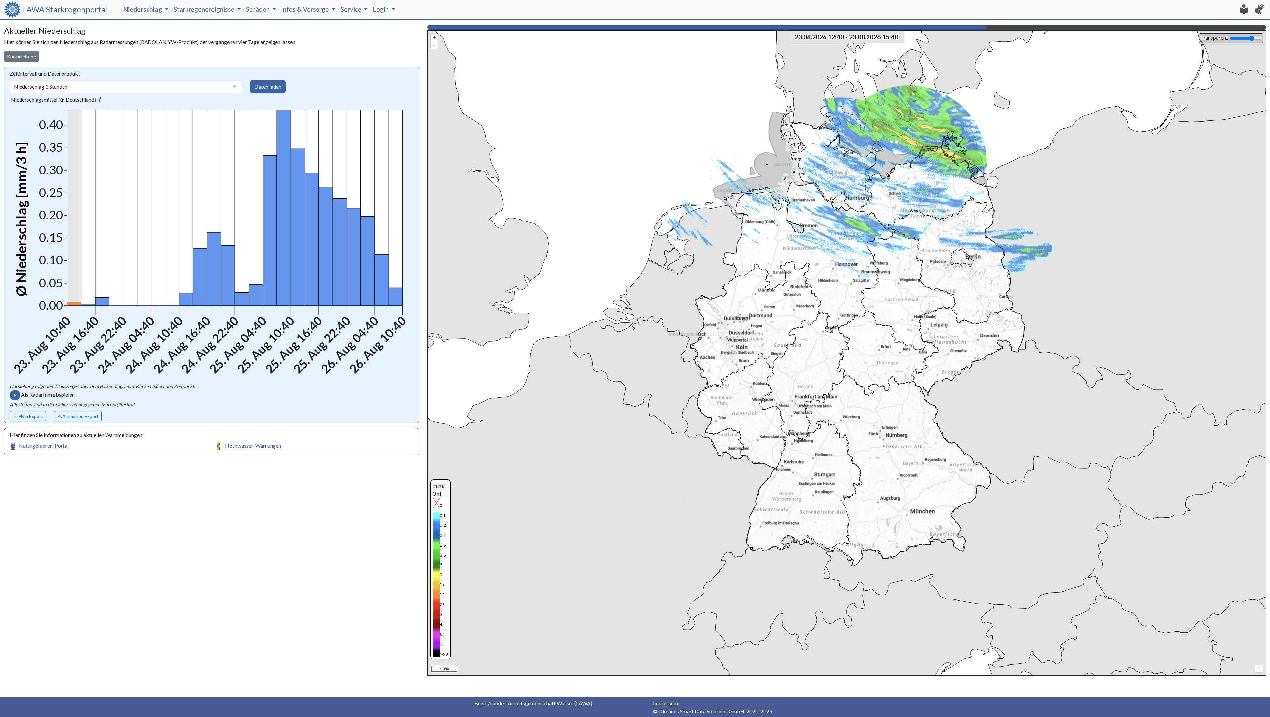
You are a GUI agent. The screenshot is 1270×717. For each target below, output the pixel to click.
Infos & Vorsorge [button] (305, 9)
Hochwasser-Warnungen (252, 445)
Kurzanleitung (21, 56)
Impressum (665, 703)
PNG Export (30, 416)
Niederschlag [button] (143, 9)
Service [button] (352, 9)
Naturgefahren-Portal (43, 445)
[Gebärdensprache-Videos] (1259, 9)
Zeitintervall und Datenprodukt (45, 73)
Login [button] (381, 9)
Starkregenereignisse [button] (205, 9)
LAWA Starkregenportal (68, 9)
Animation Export (80, 416)
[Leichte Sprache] (1243, 9)
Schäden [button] (258, 9)
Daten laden (267, 86)
